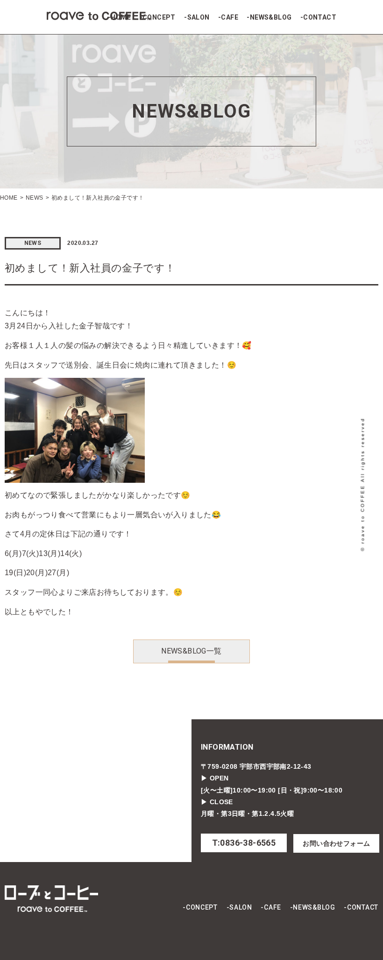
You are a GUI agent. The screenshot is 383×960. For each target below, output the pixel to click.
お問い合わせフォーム (336, 843)
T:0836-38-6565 (244, 843)
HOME (121, 17)
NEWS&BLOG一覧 (191, 651)
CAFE (229, 17)
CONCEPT (159, 17)
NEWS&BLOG (270, 17)
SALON (198, 17)
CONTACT (319, 17)
